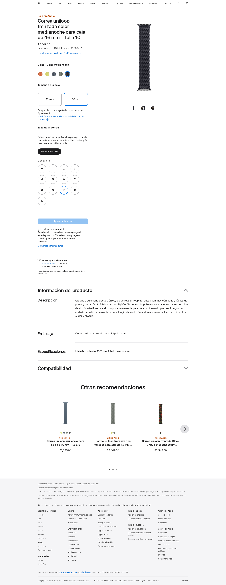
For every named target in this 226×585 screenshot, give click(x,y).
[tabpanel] (144, 58)
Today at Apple (104, 523)
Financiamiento (104, 538)
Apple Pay (42, 564)
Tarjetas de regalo (45, 550)
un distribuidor (85, 572)
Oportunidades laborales (168, 541)
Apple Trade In (104, 535)
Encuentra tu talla (49, 151)
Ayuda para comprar (106, 546)
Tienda (41, 515)
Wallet (40, 560)
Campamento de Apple (107, 527)
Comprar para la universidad (140, 539)
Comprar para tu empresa (139, 519)
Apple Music (73, 541)
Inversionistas (164, 545)
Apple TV (71, 537)
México (185, 581)
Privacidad (162, 523)
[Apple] (39, 505)
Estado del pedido (105, 542)
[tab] (133, 109)
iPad (40, 523)
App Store (72, 560)
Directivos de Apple (166, 537)
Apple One (72, 533)
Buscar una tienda (105, 515)
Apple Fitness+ (74, 549)
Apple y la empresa (136, 515)
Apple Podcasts (74, 552)
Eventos (161, 555)
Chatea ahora (49, 263)
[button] (178, 3)
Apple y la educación (137, 529)
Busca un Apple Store (68, 572)
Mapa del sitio (153, 581)
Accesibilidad (163, 515)
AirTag (40, 542)
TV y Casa (42, 538)
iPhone (41, 527)
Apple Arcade (73, 545)
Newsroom (162, 533)
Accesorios (42, 546)
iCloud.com (72, 523)
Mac (39, 519)
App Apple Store (105, 531)
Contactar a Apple (166, 559)
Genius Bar (102, 519)
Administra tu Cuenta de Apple (80, 515)
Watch (47, 505)
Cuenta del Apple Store (77, 519)
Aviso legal (140, 581)
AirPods (41, 535)
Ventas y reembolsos (124, 581)
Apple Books (73, 556)
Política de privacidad (103, 581)
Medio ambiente (165, 519)
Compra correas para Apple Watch (69, 505)
